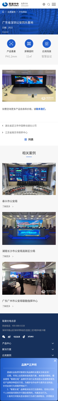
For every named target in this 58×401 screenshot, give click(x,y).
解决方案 (6, 349)
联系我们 (40, 109)
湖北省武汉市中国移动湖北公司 (21, 126)
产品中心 (6, 343)
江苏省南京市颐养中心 (16, 132)
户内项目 (23, 12)
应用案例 (11, 12)
